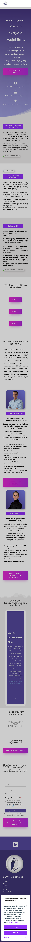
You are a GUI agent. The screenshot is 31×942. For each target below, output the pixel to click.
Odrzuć (15, 933)
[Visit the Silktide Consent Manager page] (26, 937)
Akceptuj (15, 927)
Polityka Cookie (13, 922)
